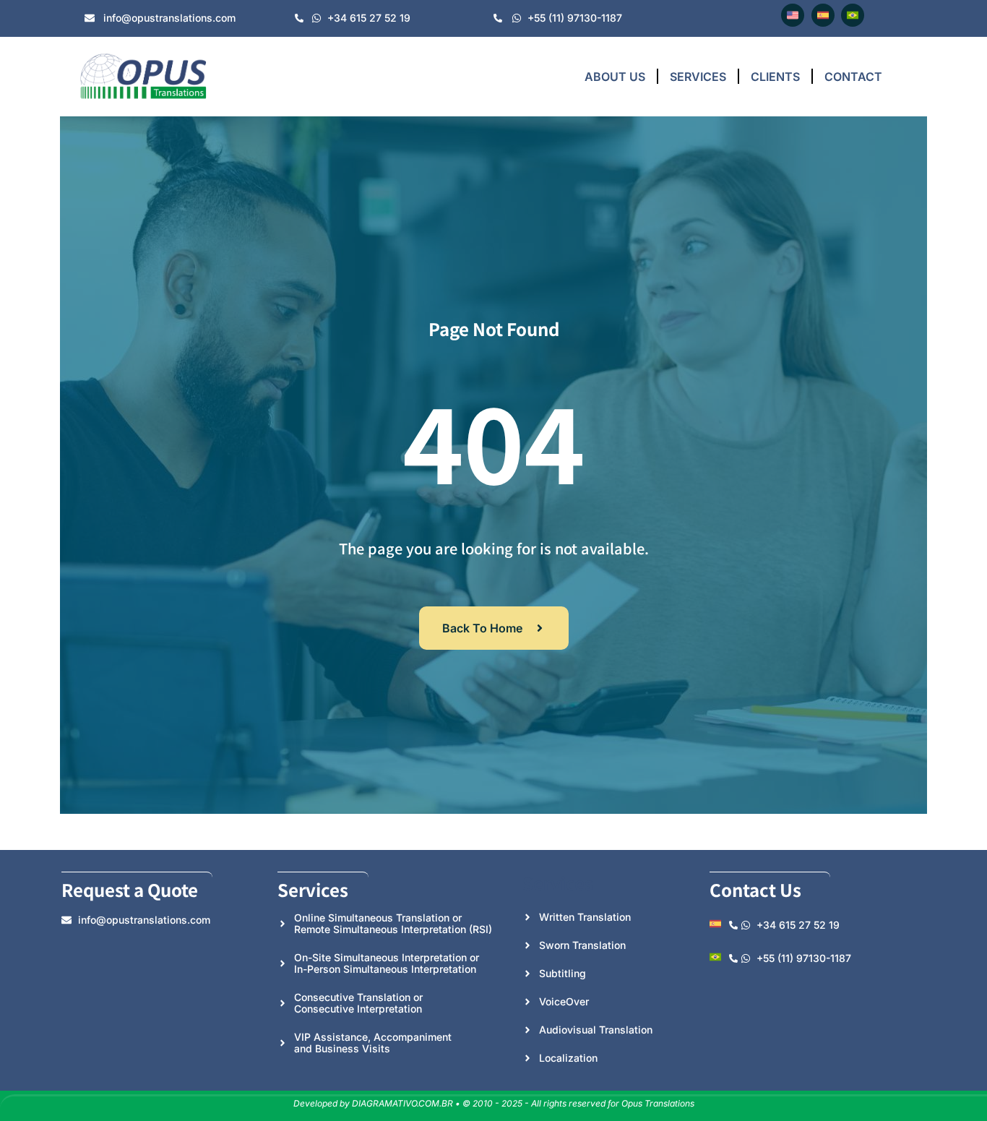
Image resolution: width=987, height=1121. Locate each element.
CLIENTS (775, 76)
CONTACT (853, 76)
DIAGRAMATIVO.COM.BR (402, 1103)
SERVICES (698, 76)
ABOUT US (615, 76)
